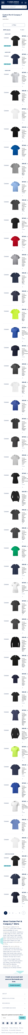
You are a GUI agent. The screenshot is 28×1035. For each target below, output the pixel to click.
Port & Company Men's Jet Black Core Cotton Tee (24, 134)
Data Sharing (5, 1030)
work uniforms (15, 946)
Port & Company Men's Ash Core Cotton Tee (24, 461)
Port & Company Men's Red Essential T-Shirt (24, 242)
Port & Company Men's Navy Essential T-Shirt (24, 60)
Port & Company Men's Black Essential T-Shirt (24, 42)
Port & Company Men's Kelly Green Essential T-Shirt (24, 553)
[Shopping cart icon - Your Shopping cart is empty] (25, 4)
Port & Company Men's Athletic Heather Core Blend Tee (24, 170)
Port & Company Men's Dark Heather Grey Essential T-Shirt (24, 425)
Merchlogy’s (6, 927)
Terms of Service (13, 1028)
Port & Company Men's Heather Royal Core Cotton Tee (24, 407)
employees (6, 932)
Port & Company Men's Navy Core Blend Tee (24, 279)
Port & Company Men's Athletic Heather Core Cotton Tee (24, 261)
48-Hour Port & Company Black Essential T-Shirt (24, 861)
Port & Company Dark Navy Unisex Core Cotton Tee (24, 681)
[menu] (14, 993)
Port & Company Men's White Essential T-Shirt (24, 114)
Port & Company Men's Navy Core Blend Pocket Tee (24, 881)
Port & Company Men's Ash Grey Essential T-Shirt (24, 78)
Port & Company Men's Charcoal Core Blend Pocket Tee (24, 535)
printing (5, 944)
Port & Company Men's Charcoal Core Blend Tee (24, 206)
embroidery (16, 942)
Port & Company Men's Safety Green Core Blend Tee (24, 316)
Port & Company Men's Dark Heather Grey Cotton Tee (24, 371)
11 (19, 913)
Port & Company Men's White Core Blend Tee (24, 389)
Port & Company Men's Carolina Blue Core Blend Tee (24, 826)
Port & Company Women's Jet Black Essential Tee (24, 697)
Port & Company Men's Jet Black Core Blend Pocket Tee (24, 662)
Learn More (5, 19)
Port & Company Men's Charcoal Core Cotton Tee (24, 626)
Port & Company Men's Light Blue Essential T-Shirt (24, 188)
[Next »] (23, 915)
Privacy (21, 1028)
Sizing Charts (5, 1028)
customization (7, 966)
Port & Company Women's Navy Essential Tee (24, 570)
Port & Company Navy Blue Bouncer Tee (24, 770)
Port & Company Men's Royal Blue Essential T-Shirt (24, 152)
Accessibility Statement (15, 1030)
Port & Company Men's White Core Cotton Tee (24, 844)
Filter (14, 25)
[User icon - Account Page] (22, 4)
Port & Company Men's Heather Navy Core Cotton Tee (24, 298)
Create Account (15, 985)
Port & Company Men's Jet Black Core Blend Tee (24, 97)
